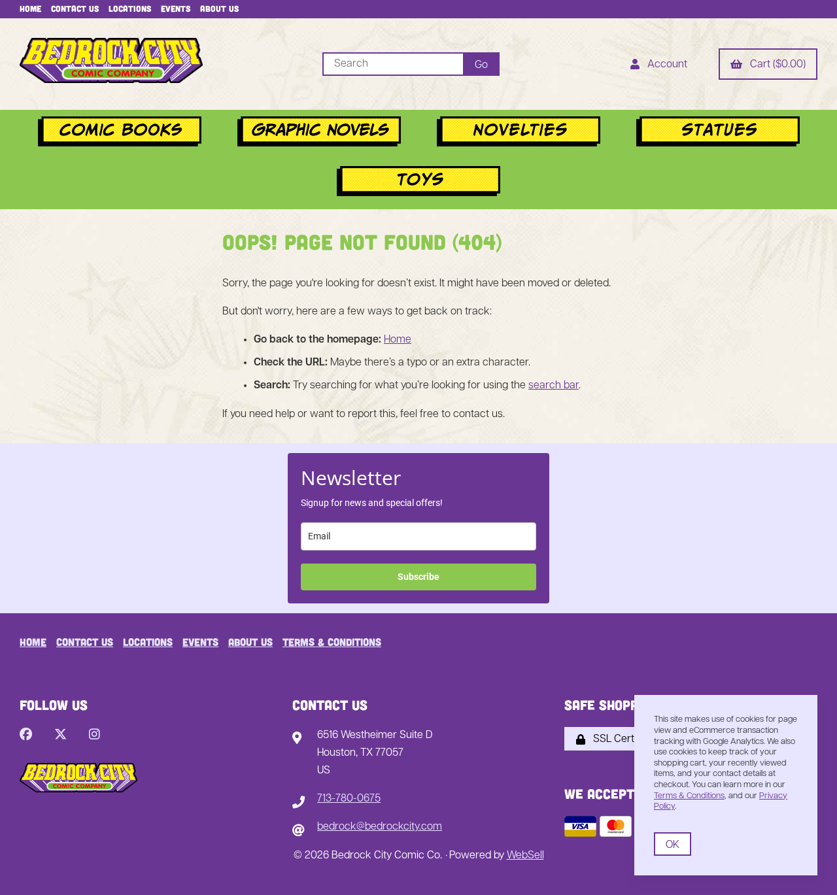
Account (664, 64)
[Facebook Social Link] (26, 736)
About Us (219, 8)
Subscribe (418, 576)
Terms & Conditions (331, 641)
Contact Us (75, 8)
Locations (130, 8)
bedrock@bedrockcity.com (379, 827)
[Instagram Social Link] (94, 736)
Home (30, 8)
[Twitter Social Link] (60, 736)
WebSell (525, 856)
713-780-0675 (349, 799)
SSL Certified (620, 739)
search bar (553, 385)
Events (175, 8)
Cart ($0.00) (775, 64)
